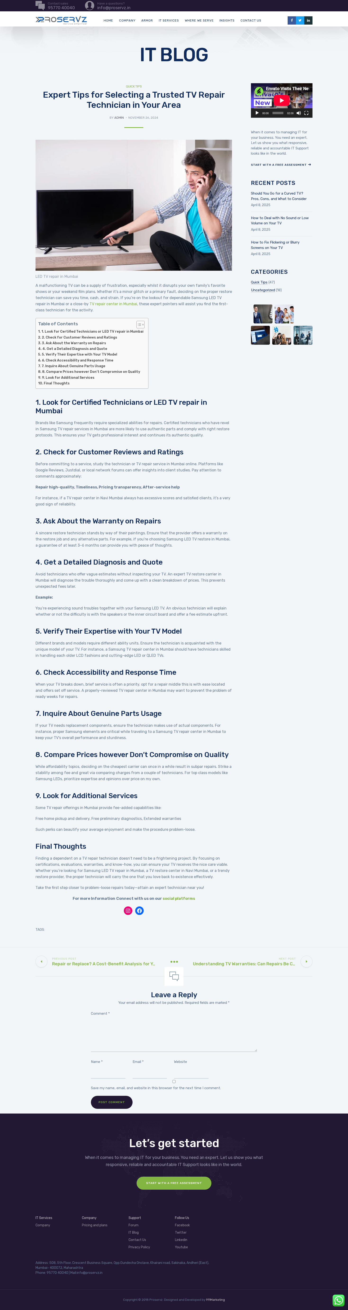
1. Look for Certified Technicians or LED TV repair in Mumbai (92, 331)
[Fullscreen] (306, 113)
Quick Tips (134, 86)
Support (135, 1218)
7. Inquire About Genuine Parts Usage (73, 366)
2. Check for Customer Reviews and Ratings (79, 337)
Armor (147, 20)
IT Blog (134, 1233)
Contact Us (251, 20)
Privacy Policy (139, 1247)
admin (119, 117)
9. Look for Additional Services (68, 377)
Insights (227, 20)
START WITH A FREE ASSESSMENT (279, 164)
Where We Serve (199, 20)
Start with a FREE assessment (174, 1183)
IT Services (169, 20)
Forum (133, 1225)
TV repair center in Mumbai (113, 304)
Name (97, 1062)
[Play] (257, 113)
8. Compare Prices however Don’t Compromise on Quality (91, 372)
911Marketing (215, 1299)
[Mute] (298, 113)
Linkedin (181, 1240)
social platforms (179, 898)
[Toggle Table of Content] (138, 325)
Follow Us (182, 1218)
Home (108, 20)
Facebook (182, 1225)
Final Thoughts (57, 383)
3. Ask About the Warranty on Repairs (74, 343)
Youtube (181, 1247)
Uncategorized (263, 290)
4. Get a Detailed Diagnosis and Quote (74, 349)
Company (127, 20)
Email (138, 1062)
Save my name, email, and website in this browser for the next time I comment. (156, 1088)
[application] (281, 100)
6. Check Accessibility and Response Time (77, 360)
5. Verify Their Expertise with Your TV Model (79, 354)
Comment (100, 1013)
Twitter (181, 1233)
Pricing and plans (94, 1225)
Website (180, 1062)
